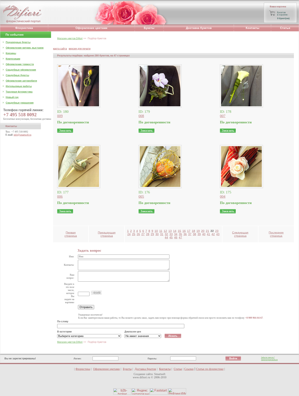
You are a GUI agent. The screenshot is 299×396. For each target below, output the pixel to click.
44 (166, 237)
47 (180, 237)
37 (189, 234)
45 (171, 237)
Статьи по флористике (210, 369)
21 (207, 231)
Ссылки (189, 369)
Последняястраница (276, 234)
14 (174, 231)
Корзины (11, 53)
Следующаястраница (240, 234)
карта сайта (60, 48)
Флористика (24, 28)
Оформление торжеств (20, 64)
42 (213, 234)
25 (133, 234)
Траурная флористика (19, 91)
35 (180, 234)
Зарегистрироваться (269, 360)
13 (170, 231)
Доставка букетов (199, 28)
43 (217, 234)
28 (147, 234)
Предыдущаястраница (107, 234)
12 (165, 231)
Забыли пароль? (268, 357)
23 (216, 231)
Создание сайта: (143, 374)
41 (208, 234)
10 (156, 231)
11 (160, 231)
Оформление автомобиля (21, 80)
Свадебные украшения (20, 102)
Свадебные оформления (21, 69)
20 (202, 231)
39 (199, 234)
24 (129, 234)
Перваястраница (70, 234)
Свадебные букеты (17, 75)
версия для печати (80, 48)
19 (198, 231)
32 (166, 234)
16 (184, 231)
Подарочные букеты (18, 42)
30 (157, 234)
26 (138, 234)
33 (171, 234)
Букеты (149, 28)
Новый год (12, 97)
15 (179, 231)
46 (175, 237)
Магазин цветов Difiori (70, 38)
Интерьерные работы (19, 86)
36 (185, 234)
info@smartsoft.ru (22, 134)
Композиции (13, 58)
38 (194, 234)
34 (175, 234)
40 (203, 234)
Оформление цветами (91, 28)
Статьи (285, 28)
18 (193, 231)
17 (188, 231)
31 (161, 234)
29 (152, 234)
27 (143, 234)
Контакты (252, 28)
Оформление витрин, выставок (25, 47)
